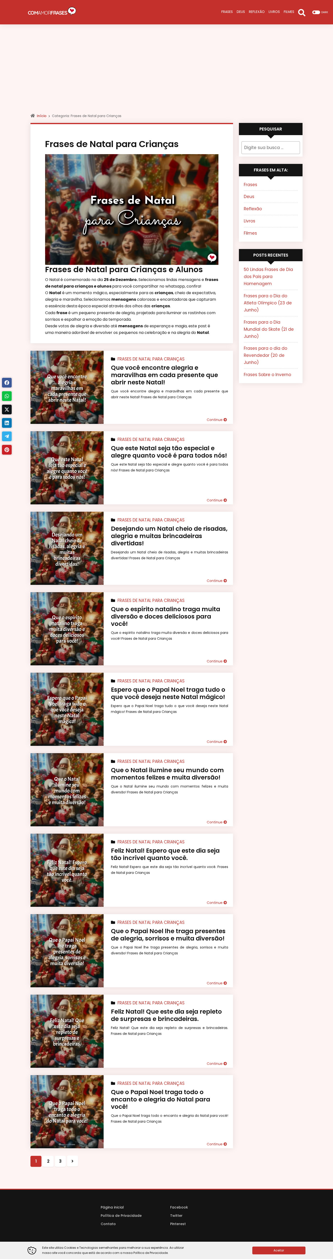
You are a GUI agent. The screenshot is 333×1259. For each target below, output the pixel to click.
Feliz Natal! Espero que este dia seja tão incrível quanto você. (165, 854)
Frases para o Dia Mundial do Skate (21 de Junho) (269, 329)
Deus (249, 197)
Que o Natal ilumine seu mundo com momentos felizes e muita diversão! (167, 774)
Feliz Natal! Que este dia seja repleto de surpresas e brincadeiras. (166, 1015)
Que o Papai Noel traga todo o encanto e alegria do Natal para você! (160, 1099)
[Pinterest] (7, 450)
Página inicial (112, 1207)
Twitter (176, 1215)
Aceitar (279, 1250)
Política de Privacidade (121, 1215)
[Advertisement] (166, 73)
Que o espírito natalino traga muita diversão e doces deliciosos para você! (165, 616)
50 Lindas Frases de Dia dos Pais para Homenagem (268, 277)
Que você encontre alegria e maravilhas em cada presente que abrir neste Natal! (164, 375)
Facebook (179, 1207)
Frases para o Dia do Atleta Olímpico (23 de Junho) (268, 303)
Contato (108, 1223)
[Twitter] (7, 409)
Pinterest (178, 1223)
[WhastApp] (7, 396)
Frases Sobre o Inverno (267, 375)
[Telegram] (7, 436)
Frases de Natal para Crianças (151, 359)
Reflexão (253, 209)
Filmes (250, 233)
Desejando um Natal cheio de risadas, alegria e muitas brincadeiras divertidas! (169, 536)
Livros (249, 221)
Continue (215, 419)
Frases (250, 185)
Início (42, 115)
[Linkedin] (7, 423)
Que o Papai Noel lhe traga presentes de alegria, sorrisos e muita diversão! (168, 935)
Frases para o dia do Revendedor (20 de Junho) (265, 355)
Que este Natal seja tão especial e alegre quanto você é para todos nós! (169, 452)
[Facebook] (7, 383)
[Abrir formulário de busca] (301, 12)
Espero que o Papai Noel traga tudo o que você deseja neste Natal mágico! (168, 693)
